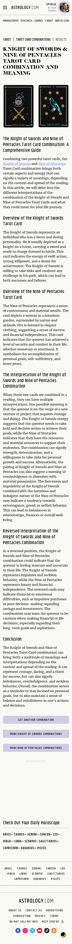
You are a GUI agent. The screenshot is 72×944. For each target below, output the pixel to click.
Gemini (32, 834)
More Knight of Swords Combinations (36, 733)
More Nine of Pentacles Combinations (36, 747)
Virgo (7, 841)
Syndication (22, 916)
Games (39, 20)
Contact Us (34, 910)
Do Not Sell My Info (24, 922)
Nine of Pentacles (52, 164)
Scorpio (30, 841)
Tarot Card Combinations (33, 40)
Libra (18, 841)
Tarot (49, 20)
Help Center (50, 922)
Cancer (45, 834)
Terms (54, 916)
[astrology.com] (24, 7)
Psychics (27, 20)
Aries (7, 834)
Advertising (54, 910)
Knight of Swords (17, 164)
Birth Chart (63, 20)
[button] (63, 922)
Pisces (42, 848)
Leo (55, 834)
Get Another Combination (36, 719)
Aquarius (27, 848)
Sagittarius (48, 841)
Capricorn (10, 848)
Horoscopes (11, 20)
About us (15, 910)
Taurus (19, 834)
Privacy (40, 916)
